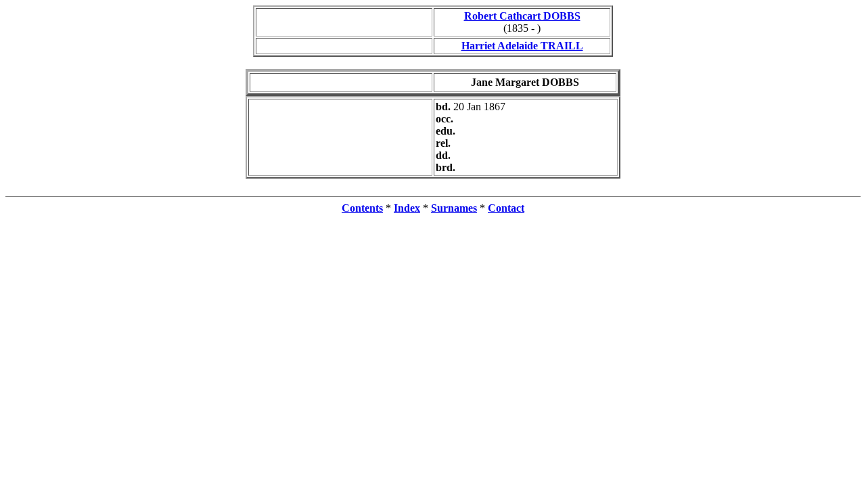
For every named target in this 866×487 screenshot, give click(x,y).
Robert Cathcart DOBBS (522, 16)
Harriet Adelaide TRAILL (522, 45)
